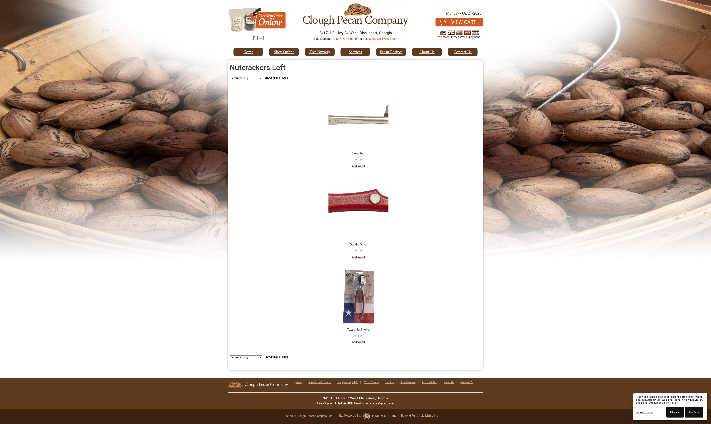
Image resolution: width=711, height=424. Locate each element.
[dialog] (670, 406)
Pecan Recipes (391, 52)
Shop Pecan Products (319, 382)
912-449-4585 (343, 39)
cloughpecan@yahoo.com (381, 39)
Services (355, 52)
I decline (675, 412)
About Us (427, 52)
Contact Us (463, 52)
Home (248, 52)
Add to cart (358, 166)
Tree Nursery (371, 382)
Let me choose (644, 412)
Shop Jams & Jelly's (347, 382)
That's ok (694, 412)
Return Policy (429, 382)
